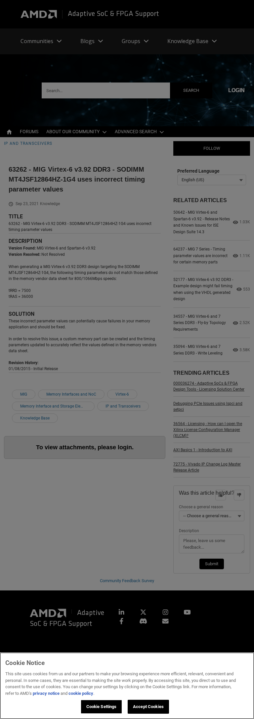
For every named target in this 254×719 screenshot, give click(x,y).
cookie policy (80, 693)
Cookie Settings (101, 706)
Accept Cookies (148, 706)
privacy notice (46, 693)
